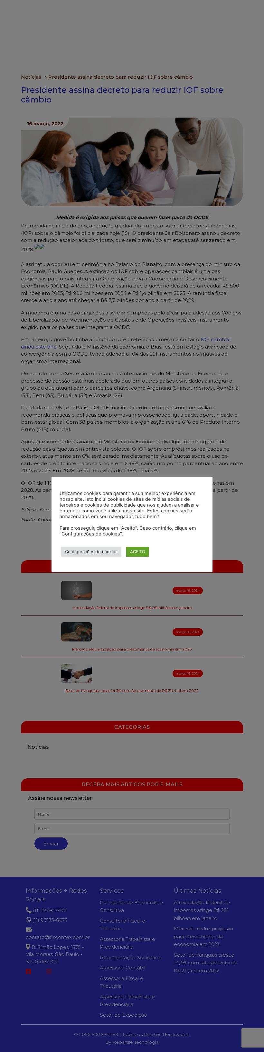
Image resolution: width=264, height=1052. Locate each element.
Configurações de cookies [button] (91, 551)
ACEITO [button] (137, 551)
